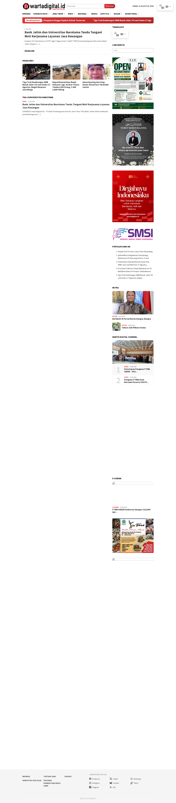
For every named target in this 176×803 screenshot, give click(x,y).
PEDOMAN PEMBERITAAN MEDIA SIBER (51, 783)
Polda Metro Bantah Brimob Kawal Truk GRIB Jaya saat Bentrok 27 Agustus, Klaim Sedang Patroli (96, 86)
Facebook (96, 779)
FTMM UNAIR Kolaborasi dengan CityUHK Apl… (131, 510)
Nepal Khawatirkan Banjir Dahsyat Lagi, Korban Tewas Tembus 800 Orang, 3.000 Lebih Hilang (36, 86)
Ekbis (24, 101)
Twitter (115, 779)
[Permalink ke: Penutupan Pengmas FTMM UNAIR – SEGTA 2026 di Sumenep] (133, 352)
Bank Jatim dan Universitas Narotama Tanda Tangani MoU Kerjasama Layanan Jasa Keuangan (63, 34)
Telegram (95, 787)
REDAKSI (68, 776)
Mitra (114, 316)
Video (126, 367)
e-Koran (115, 507)
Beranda (26, 776)
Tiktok (136, 783)
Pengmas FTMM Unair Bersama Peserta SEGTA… (136, 380)
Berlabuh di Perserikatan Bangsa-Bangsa (131, 319)
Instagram (96, 783)
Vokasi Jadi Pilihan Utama (134, 327)
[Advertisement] (133, 431)
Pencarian (110, 6)
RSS (114, 787)
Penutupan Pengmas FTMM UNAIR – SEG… (137, 370)
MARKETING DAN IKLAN (31, 780)
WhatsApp (137, 779)
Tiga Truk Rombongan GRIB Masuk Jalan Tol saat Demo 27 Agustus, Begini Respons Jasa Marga (116, 20)
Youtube (116, 783)
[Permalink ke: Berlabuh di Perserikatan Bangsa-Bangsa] (133, 302)
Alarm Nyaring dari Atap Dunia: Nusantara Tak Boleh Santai (66, 84)
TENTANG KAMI (49, 776)
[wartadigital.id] (44, 6)
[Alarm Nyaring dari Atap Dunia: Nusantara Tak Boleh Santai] (67, 72)
